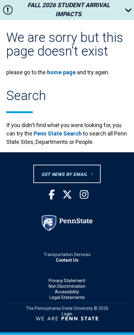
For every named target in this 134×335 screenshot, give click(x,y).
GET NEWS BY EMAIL (64, 174)
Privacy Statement (67, 280)
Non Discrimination (67, 286)
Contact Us (67, 260)
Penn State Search (58, 133)
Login (67, 313)
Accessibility (67, 291)
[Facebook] (51, 195)
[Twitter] (67, 195)
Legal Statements (67, 297)
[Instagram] (84, 195)
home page (61, 72)
